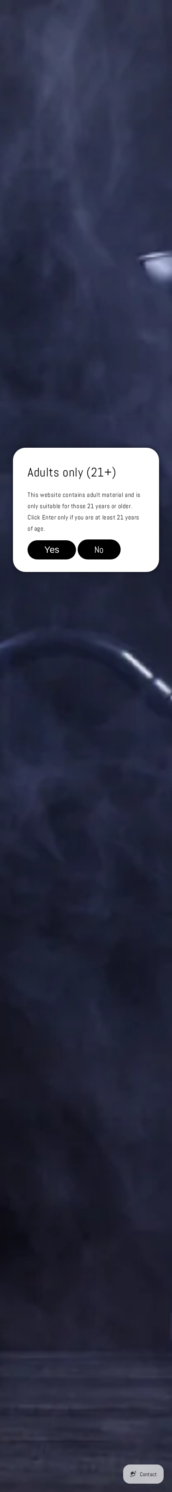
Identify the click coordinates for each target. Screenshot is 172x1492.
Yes (51, 549)
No (99, 549)
